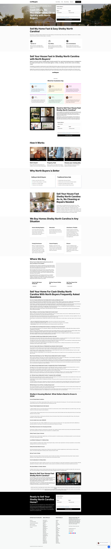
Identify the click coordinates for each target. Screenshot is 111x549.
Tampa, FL (44, 536)
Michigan (57, 529)
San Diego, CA (45, 534)
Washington (57, 532)
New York (57, 523)
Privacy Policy (67, 17)
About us (31, 520)
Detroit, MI (44, 531)
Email (69, 10)
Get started (78, 1)
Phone (58, 10)
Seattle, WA (44, 532)
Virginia (57, 531)
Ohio (56, 526)
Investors (31, 527)
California (57, 520)
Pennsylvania (58, 524)
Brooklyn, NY (45, 537)
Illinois (57, 525)
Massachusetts (58, 535)
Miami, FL (44, 523)
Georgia (57, 527)
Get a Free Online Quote (33, 525)
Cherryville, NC (69, 286)
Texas (57, 521)
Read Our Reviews (32, 524)
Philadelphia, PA (45, 526)
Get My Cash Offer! (68, 19)
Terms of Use (62, 17)
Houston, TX (44, 524)
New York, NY (45, 520)
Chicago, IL (44, 522)
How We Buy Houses (33, 521)
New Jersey (57, 530)
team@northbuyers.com (72, 528)
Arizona (57, 533)
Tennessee (57, 534)
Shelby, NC (34, 286)
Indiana (57, 536)
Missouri (57, 537)
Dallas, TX (44, 525)
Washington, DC (45, 528)
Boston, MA (44, 529)
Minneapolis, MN (45, 535)
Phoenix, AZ (44, 530)
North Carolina (58, 528)
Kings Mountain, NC (53, 286)
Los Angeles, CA (45, 521)
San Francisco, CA (45, 533)
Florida (57, 522)
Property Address (60, 6)
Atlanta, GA (44, 527)
